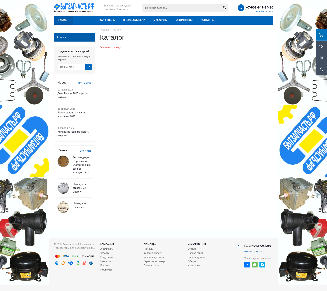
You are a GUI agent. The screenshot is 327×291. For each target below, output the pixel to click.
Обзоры (192, 261)
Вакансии (105, 261)
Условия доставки (154, 257)
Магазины (160, 20)
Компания (107, 244)
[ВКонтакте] (247, 264)
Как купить (107, 20)
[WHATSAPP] (255, 264)
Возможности (151, 265)
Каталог (63, 20)
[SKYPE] (262, 264)
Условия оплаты (153, 253)
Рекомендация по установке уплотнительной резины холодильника (82, 165)
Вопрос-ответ (195, 253)
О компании (184, 20)
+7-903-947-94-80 (259, 7)
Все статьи (86, 150)
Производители (134, 20)
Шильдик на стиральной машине (79, 188)
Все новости (85, 83)
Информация (197, 244)
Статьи (192, 248)
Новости (104, 253)
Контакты (207, 20)
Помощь (150, 244)
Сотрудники (106, 257)
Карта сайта (195, 265)
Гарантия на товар (154, 261)
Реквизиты (106, 269)
